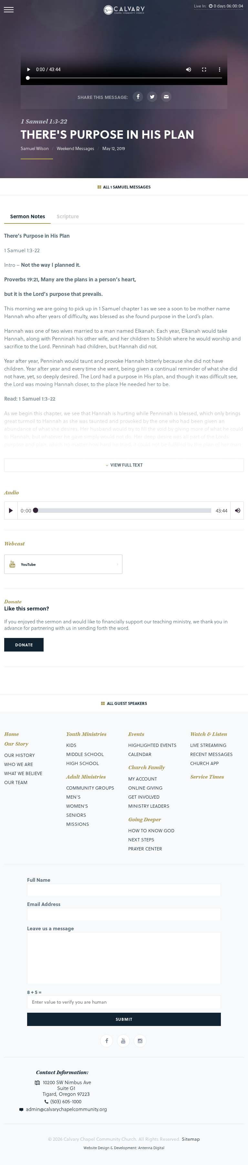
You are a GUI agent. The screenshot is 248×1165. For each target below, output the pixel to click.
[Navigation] (9, 9)
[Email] (166, 97)
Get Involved (144, 796)
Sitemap (191, 1139)
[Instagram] (140, 1040)
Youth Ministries (86, 734)
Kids (71, 745)
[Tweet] (152, 97)
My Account (142, 778)
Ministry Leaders (149, 806)
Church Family (146, 767)
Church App (204, 763)
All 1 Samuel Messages (126, 187)
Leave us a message (50, 928)
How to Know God (151, 830)
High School (82, 763)
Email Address (43, 904)
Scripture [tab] (68, 216)
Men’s (73, 796)
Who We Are (18, 764)
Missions (77, 824)
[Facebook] (138, 97)
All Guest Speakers (126, 703)
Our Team (15, 782)
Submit (124, 1019)
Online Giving (145, 787)
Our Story (16, 744)
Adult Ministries (86, 777)
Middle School (85, 754)
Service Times (207, 777)
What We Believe (23, 773)
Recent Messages (211, 754)
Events (136, 734)
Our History (19, 755)
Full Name (38, 879)
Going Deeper (144, 819)
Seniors (76, 815)
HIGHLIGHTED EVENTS (152, 745)
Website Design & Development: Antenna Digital (124, 1147)
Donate (24, 645)
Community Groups (90, 787)
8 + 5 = (34, 992)
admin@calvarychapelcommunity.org (66, 1109)
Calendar (139, 754)
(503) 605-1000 (65, 1101)
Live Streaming (208, 745)
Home (11, 734)
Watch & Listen (208, 734)
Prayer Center (145, 848)
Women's (77, 806)
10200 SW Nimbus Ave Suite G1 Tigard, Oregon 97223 (66, 1088)
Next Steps (141, 839)
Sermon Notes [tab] (27, 216)
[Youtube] (123, 1040)
